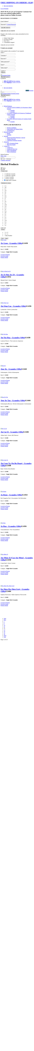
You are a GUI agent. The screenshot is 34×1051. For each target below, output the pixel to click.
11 (4, 627)
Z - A (6, 234)
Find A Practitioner (11, 150)
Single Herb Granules (10, 180)
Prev (5, 620)
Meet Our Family (11, 144)
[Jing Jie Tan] (4, 397)
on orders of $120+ (12, 82)
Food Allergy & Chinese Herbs (15, 129)
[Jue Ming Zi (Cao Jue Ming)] (4, 554)
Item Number (8, 235)
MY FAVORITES (8, 6)
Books (8, 133)
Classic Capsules (9, 178)
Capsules (12, 111)
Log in (2, 8)
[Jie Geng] (3, 240)
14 (4, 631)
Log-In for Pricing (5, 254)
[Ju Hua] (3, 523)
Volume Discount (11, 139)
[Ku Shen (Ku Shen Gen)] (7, 586)
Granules (12, 110)
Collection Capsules (10, 175)
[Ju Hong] (3, 491)
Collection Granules (10, 174)
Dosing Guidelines (11, 127)
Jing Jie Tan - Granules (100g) (13, 400)
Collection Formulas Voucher (14, 140)
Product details (4, 257)
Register (6, 8)
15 (4, 632)
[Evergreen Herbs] (5, 75)
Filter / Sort (3, 156)
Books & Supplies (8, 132)
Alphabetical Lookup (6, 183)
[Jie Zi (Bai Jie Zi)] (6, 271)
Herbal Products (8, 106)
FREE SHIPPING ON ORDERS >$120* (17, 3)
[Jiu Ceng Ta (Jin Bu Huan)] (4, 460)
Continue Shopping (5, 160)
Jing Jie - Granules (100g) (11, 369)
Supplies (9, 134)
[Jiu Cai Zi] (4, 428)
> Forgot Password (11, 24)
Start (5, 618)
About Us (6, 142)
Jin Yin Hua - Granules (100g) (13, 338)
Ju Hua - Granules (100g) (11, 526)
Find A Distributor (11, 151)
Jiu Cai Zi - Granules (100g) (12, 432)
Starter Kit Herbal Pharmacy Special (16, 137)
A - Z (6, 232)
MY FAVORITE (8, 88)
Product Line (4, 171)
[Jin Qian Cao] (4, 302)
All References (10, 130)
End (5, 637)
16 (4, 634)
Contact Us (6, 146)
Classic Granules (9, 177)
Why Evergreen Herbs (12, 143)
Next (5, 635)
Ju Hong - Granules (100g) (11, 495)
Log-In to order (4, 256)
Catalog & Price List (12, 149)
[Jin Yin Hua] (4, 334)
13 (4, 630)
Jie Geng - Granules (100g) (11, 243)
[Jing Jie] (3, 365)
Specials (6, 136)
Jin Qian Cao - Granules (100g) (13, 306)
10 (4, 625)
